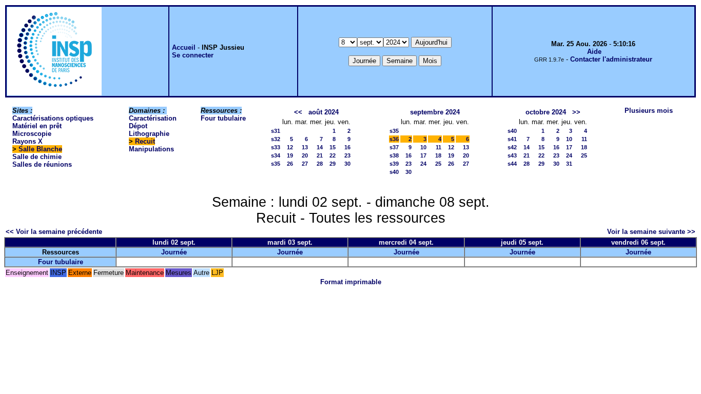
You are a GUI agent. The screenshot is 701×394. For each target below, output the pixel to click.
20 (305, 155)
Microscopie (31, 133)
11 (438, 147)
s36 (394, 139)
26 (290, 164)
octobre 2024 (545, 112)
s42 (512, 147)
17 (423, 155)
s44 (512, 164)
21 (320, 155)
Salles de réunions (42, 164)
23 (347, 155)
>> (576, 112)
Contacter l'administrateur (611, 59)
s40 (394, 172)
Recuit (145, 141)
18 (438, 155)
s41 (512, 139)
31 (569, 164)
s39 (394, 164)
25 (438, 164)
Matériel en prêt (37, 126)
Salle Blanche (40, 149)
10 (423, 147)
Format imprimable (350, 282)
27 (305, 164)
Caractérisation (153, 118)
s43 (512, 155)
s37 (394, 147)
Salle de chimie (37, 157)
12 (290, 147)
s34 (275, 155)
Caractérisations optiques (52, 118)
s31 (275, 131)
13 (305, 147)
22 (332, 155)
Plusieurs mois (649, 110)
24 (423, 164)
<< (298, 112)
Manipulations (151, 149)
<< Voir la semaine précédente (54, 231)
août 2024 (323, 112)
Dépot (138, 126)
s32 (275, 139)
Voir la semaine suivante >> (651, 231)
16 (347, 147)
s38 (394, 155)
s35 (275, 164)
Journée (174, 252)
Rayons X (27, 141)
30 (347, 164)
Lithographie (149, 133)
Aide (594, 51)
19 (290, 155)
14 (320, 147)
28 (320, 164)
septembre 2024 (435, 112)
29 (332, 164)
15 (332, 147)
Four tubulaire (223, 118)
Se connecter (192, 55)
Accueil (184, 47)
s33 (275, 147)
